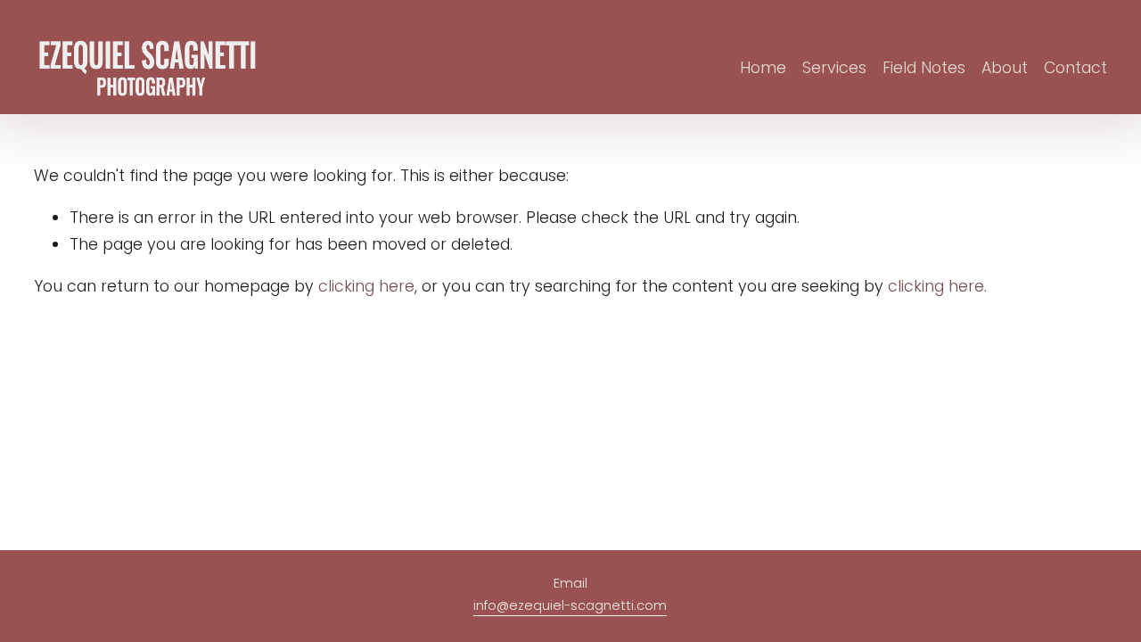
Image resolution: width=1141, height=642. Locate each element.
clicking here (366, 286)
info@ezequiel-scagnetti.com (570, 605)
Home (763, 67)
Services (834, 67)
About (1004, 67)
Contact (1075, 67)
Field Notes (923, 67)
